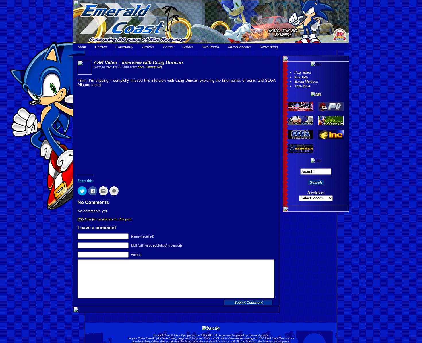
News (141, 66)
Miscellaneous (239, 47)
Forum (168, 47)
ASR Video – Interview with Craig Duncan (138, 62)
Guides (187, 47)
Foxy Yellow (302, 72)
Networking (269, 47)
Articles (148, 47)
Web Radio (210, 47)
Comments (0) (154, 66)
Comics (101, 47)
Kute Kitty (301, 77)
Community (124, 47)
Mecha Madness (306, 82)
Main (82, 47)
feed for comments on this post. (105, 219)
